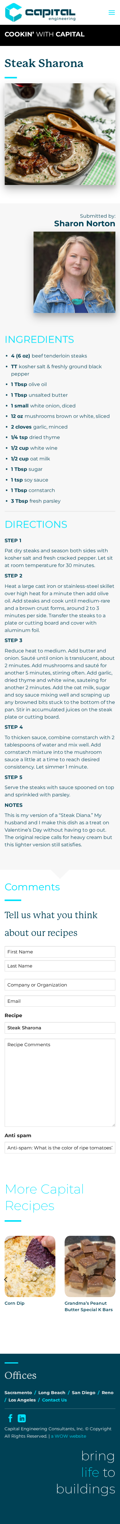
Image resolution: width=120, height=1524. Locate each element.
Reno (108, 1392)
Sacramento (18, 1392)
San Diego (83, 1392)
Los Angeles (22, 1400)
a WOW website (68, 1436)
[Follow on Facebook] (10, 1419)
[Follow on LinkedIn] (22, 1419)
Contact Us (54, 1400)
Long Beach (52, 1392)
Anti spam (18, 1135)
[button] (111, 12)
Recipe (13, 1015)
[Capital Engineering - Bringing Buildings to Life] (41, 12)
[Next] (114, 1280)
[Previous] (6, 1280)
